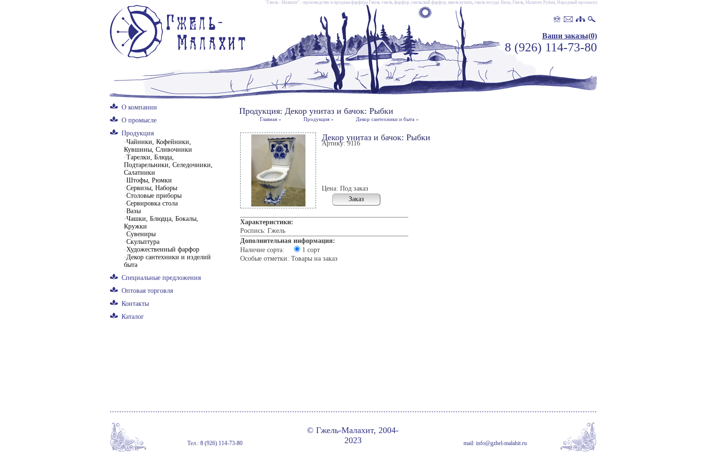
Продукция (138, 133)
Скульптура (141, 241)
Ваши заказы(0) (569, 36)
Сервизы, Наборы (150, 188)
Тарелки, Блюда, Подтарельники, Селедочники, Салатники (168, 165)
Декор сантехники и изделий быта (167, 261)
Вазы (132, 211)
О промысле (139, 120)
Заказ (356, 199)
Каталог (133, 316)
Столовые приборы (153, 195)
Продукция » (319, 119)
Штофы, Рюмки (148, 180)
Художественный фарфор (161, 249)
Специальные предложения (161, 277)
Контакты (135, 303)
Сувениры (140, 234)
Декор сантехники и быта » (387, 119)
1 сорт (311, 250)
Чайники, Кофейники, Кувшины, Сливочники (158, 145)
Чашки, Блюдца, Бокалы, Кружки (161, 222)
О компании (139, 107)
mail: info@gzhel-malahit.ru (495, 443)
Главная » (270, 119)
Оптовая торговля (147, 290)
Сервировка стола (151, 203)
